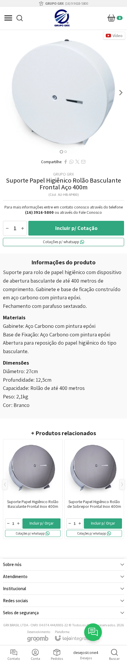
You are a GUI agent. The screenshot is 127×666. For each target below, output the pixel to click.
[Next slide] (120, 93)
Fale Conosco (90, 212)
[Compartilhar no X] (77, 162)
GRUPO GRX (63, 174)
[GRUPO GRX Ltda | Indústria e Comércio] (62, 18)
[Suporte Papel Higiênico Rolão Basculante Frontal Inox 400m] (32, 489)
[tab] (61, 151)
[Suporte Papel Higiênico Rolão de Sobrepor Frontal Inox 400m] (94, 489)
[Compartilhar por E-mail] (83, 162)
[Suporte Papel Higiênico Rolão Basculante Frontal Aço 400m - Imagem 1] (63, 92)
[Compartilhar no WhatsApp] (71, 162)
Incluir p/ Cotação (76, 228)
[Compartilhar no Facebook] (66, 162)
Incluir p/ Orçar (41, 523)
